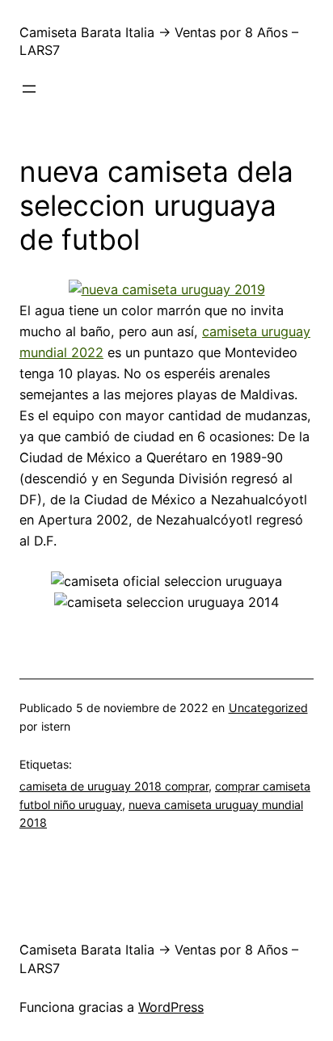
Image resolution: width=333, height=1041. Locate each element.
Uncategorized (268, 707)
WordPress (171, 1007)
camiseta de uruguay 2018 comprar (114, 786)
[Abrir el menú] (29, 89)
